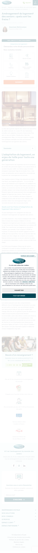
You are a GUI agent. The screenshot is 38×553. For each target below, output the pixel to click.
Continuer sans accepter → (28, 256)
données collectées (28, 282)
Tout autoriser (19, 296)
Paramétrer (19, 290)
